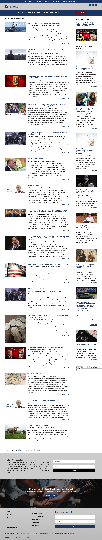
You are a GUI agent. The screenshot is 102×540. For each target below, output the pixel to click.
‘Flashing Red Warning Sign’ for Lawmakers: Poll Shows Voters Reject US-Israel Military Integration (48, 211)
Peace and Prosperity (37, 516)
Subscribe (72, 1)
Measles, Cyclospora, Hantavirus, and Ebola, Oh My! (85, 191)
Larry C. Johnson (33, 108)
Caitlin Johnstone (34, 53)
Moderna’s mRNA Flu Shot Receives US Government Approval (85, 109)
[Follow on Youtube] (96, 5)
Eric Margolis (32, 376)
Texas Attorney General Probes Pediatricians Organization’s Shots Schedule (85, 151)
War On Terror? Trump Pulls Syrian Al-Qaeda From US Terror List (85, 24)
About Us (32, 1)
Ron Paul (31, 188)
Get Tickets (80, 13)
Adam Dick (32, 319)
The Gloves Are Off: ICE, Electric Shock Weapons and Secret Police (47, 133)
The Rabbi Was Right (35, 374)
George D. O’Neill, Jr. (34, 266)
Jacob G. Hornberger (34, 25)
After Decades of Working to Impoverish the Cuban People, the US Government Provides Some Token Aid (86, 305)
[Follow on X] (93, 5)
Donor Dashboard (12, 527)
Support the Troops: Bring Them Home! (43, 401)
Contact (65, 1)
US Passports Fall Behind (86, 345)
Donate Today (51, 496)
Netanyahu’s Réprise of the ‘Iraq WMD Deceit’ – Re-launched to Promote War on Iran (46, 348)
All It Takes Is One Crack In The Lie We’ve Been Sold (46, 50)
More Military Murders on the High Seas (43, 23)
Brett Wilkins (32, 214)
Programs (40, 1)
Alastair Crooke (33, 80)
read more (65, 44)
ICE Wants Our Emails (36, 289)
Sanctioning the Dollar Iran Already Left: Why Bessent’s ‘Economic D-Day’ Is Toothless (46, 105)
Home (25, 1)
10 (26, 450)
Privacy (7, 537)
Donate (47, 1)
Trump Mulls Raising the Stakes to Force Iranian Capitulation (47, 76)
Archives (56, 1)
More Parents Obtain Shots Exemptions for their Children (84, 68)
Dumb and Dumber (35, 159)
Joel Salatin (32, 427)
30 (31, 450)
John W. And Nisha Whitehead (37, 136)
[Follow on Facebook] (90, 5)
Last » (38, 450)
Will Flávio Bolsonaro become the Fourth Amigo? (85, 266)
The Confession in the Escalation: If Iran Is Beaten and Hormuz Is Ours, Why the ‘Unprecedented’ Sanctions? (48, 237)
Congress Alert (49, 319)
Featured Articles (55, 25)
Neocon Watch (35, 519)
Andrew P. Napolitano (35, 291)
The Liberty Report (83, 19)
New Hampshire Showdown (38, 425)
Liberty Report (35, 525)
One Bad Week (33, 185)
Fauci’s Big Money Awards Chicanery (83, 226)
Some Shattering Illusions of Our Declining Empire (48, 264)
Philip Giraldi (32, 161)
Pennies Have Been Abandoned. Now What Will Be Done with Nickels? (47, 316)
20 (28, 450)
